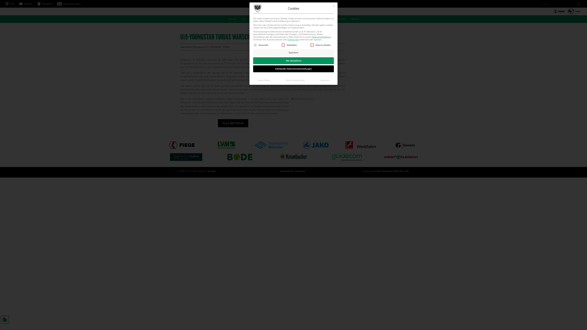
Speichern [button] (293, 52)
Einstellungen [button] (293, 39)
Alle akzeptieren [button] (293, 60)
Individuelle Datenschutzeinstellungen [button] (293, 68)
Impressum (325, 80)
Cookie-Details (263, 80)
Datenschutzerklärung (321, 37)
